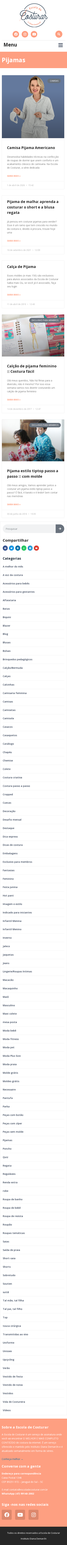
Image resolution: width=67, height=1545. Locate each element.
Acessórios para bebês (16, 583)
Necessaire (9, 1089)
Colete (6, 769)
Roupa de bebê (12, 1207)
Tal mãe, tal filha (13, 1300)
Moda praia (10, 1064)
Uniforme (8, 1342)
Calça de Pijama (21, 266)
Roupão (7, 1224)
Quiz (5, 1157)
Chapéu (7, 752)
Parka (6, 1106)
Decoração (9, 811)
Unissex (7, 1351)
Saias (6, 1241)
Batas (6, 608)
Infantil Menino (12, 929)
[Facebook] (16, 34)
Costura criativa (12, 777)
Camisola (8, 718)
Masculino (9, 1005)
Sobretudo (9, 1275)
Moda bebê (9, 1030)
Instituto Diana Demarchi (33, 1538)
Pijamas (7, 1140)
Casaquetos (10, 735)
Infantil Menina (12, 921)
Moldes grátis (11, 1081)
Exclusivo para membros (17, 861)
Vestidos (8, 1393)
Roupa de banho (13, 1199)
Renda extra (10, 1182)
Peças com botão (13, 1115)
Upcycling (8, 1359)
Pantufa (8, 1098)
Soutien (7, 1283)
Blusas (6, 642)
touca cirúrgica (12, 1325)
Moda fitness (11, 1039)
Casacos (8, 726)
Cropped (8, 794)
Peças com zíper (12, 1123)
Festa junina (10, 887)
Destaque (8, 828)
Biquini (7, 617)
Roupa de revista (13, 1216)
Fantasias (8, 870)
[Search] (60, 528)
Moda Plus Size (12, 1055)
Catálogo (8, 743)
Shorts (7, 1266)
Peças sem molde (13, 1131)
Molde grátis (10, 1072)
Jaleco (6, 946)
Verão (6, 1368)
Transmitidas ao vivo (15, 1334)
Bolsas (6, 651)
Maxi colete (10, 1013)
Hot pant (8, 895)
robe (5, 1190)
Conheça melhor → (12, 1459)
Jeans (6, 963)
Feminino (8, 878)
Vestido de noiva (13, 1384)
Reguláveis (9, 1174)
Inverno (7, 937)
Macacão (8, 980)
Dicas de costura (13, 844)
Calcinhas (8, 684)
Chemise (8, 760)
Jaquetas (8, 954)
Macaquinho (10, 988)
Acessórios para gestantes (19, 591)
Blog (5, 634)
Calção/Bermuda (13, 667)
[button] (58, 34)
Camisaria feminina (15, 693)
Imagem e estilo (12, 904)
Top (5, 1317)
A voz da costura (13, 575)
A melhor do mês (13, 566)
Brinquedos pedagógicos (17, 659)
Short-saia (9, 1258)
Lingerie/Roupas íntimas (17, 971)
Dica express (10, 836)
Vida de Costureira (14, 1401)
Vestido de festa (13, 1376)
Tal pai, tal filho (12, 1309)
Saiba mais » (14, 175)
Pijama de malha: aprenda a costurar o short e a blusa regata (33, 207)
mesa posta (10, 1022)
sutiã (6, 1292)
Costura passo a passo (16, 786)
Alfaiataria (9, 600)
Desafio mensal (12, 819)
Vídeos (7, 1410)
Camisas (8, 701)
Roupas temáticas (14, 1233)
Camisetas (9, 710)
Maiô (6, 996)
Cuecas (7, 802)
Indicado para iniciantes (17, 912)
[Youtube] (34, 34)
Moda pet (8, 1047)
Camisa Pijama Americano (31, 147)
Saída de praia (11, 1250)
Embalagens (10, 853)
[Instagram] (25, 34)
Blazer (6, 625)
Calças (6, 676)
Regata (7, 1165)
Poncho (7, 1148)
